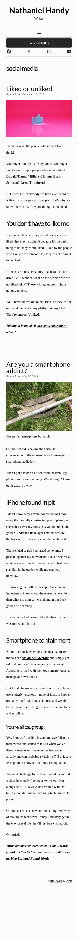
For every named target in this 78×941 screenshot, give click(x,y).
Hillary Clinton (40, 176)
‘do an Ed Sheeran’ (35, 658)
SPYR (69, 880)
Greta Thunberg (32, 182)
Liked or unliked (29, 89)
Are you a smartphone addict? (38, 367)
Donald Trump (16, 176)
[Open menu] (39, 32)
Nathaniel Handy (39, 10)
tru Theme (56, 880)
